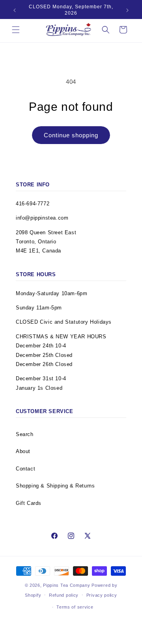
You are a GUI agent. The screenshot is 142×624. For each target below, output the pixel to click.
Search (25, 434)
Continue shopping (71, 135)
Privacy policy (101, 595)
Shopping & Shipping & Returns (55, 486)
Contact (25, 469)
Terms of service (74, 607)
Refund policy (63, 595)
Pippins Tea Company (66, 585)
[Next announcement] (127, 10)
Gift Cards (28, 503)
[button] (15, 29)
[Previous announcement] (14, 10)
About (23, 451)
